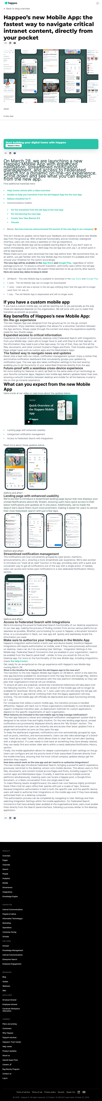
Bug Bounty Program (10, 1069)
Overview (6, 856)
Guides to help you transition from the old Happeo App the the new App (44, 194)
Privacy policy (50, 1092)
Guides (5, 981)
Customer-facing (9, 932)
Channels (6, 865)
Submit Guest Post (10, 1060)
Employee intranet (9, 1004)
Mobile (5, 883)
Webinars (6, 986)
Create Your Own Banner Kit (25, 218)
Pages (5, 860)
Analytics (6, 878)
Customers (6, 1028)
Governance (7, 887)
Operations (7, 927)
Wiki (4, 990)
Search (5, 869)
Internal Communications (12, 909)
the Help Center (19, 661)
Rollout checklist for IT (19, 199)
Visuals (15, 222)
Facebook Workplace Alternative (11, 1010)
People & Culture (9, 914)
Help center (7, 1046)
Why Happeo (7, 1033)
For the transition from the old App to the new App (37, 210)
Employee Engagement (11, 964)
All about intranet (9, 1000)
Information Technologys (12, 918)
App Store (48, 263)
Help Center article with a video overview (28, 190)
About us (6, 1055)
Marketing (6, 923)
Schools (5, 936)
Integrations (7, 892)
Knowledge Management (12, 950)
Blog (4, 977)
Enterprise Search (9, 959)
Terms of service (23, 1092)
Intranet (5, 946)
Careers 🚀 (7, 1064)
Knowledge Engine (10, 896)
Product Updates (9, 1051)
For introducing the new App (26, 214)
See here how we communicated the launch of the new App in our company (54, 229)
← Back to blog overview (17, 8)
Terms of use (37, 1092)
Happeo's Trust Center (11, 1042)
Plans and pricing (9, 1024)
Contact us (6, 1074)
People (5, 874)
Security (61, 1092)
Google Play (64, 263)
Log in (4, 1078)
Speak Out (70, 1092)
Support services (9, 1037)
